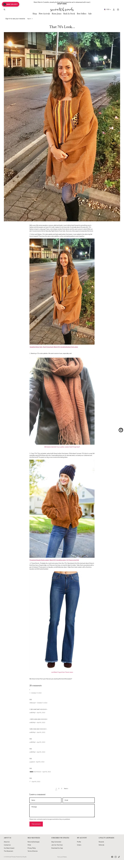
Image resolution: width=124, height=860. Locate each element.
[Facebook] (112, 857)
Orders (79, 845)
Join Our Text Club (57, 845)
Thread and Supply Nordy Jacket (39, 560)
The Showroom (8, 851)
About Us (6, 842)
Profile (79, 842)
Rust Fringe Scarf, (48, 347)
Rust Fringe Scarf (74, 447)
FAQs (29, 845)
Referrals (101, 845)
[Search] (4, 9)
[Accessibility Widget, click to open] (121, 430)
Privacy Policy (32, 848)
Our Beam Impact (9, 848)
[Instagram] (115, 857)
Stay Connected (56, 842)
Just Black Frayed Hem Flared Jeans (62, 672)
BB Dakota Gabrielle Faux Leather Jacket (56, 447)
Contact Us (7, 845)
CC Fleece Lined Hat (72, 560)
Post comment (36, 824)
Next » (66, 788)
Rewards (101, 842)
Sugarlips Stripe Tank (36, 347)
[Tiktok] (119, 857)
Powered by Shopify (21, 857)
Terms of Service (33, 851)
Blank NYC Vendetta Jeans (58, 560)
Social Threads (12, 857)
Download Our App (57, 848)
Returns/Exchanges (33, 842)
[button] (10, 4)
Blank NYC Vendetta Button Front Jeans (66, 347)
